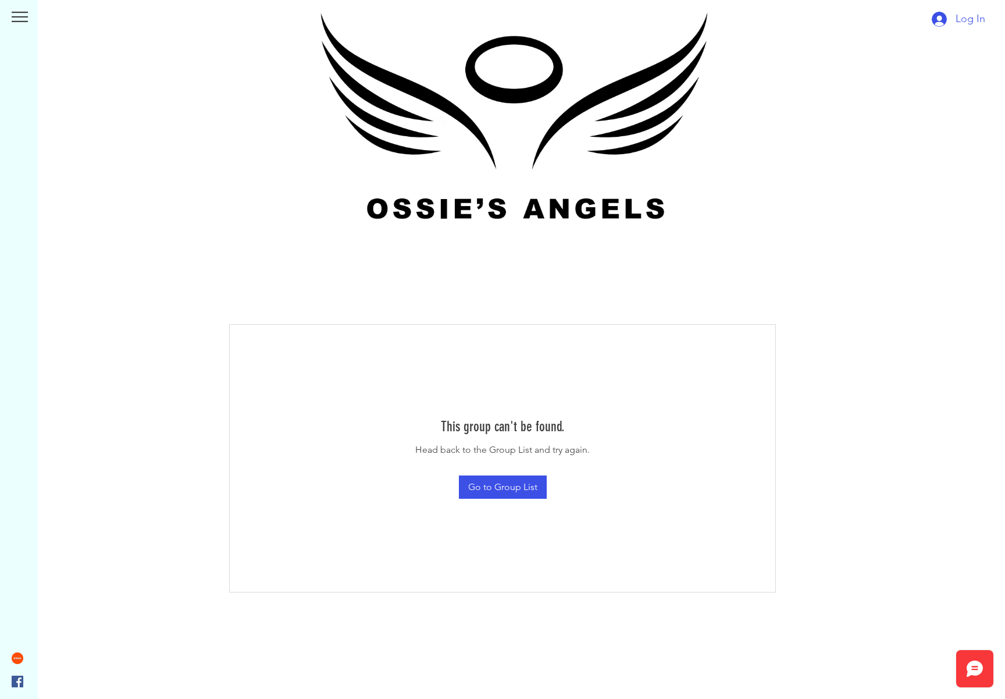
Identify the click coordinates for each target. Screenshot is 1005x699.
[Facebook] (17, 681)
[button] (20, 17)
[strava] (17, 658)
